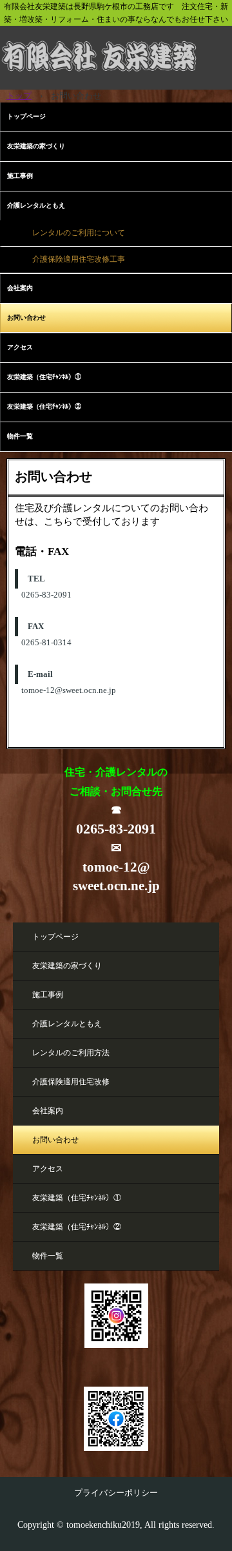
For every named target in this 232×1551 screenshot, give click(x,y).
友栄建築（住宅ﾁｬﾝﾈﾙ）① (44, 376)
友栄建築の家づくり (36, 146)
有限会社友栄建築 (116, 45)
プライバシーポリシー (116, 1492)
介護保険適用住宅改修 (71, 1081)
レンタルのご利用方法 (71, 1052)
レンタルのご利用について (78, 233)
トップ (19, 96)
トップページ (26, 116)
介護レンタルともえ (36, 205)
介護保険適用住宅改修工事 (78, 259)
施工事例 (20, 175)
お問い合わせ (26, 317)
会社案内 (20, 287)
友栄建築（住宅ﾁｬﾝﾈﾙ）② (44, 406)
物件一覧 (20, 436)
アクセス (20, 347)
